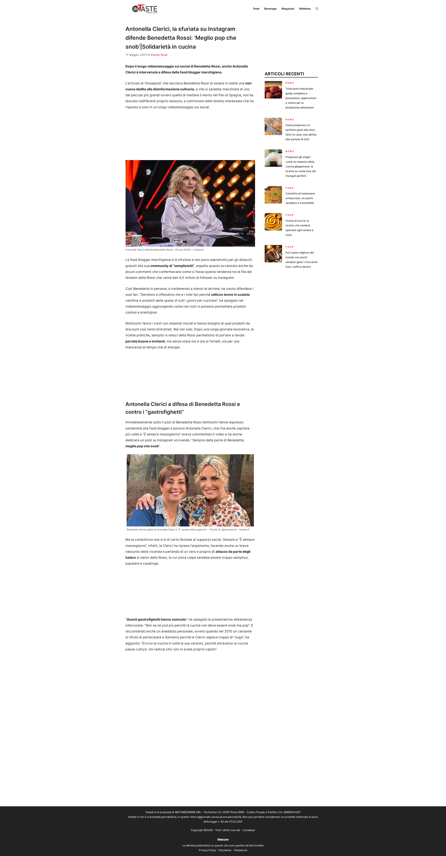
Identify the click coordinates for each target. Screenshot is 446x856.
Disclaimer (225, 850)
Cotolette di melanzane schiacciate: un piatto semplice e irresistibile (300, 198)
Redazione (240, 850)
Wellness (305, 8)
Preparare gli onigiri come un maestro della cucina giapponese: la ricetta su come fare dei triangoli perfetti (301, 166)
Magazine (288, 8)
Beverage (270, 8)
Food (256, 8)
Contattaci (249, 830)
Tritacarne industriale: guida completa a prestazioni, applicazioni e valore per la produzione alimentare (301, 98)
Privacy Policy (207, 850)
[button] (317, 8)
